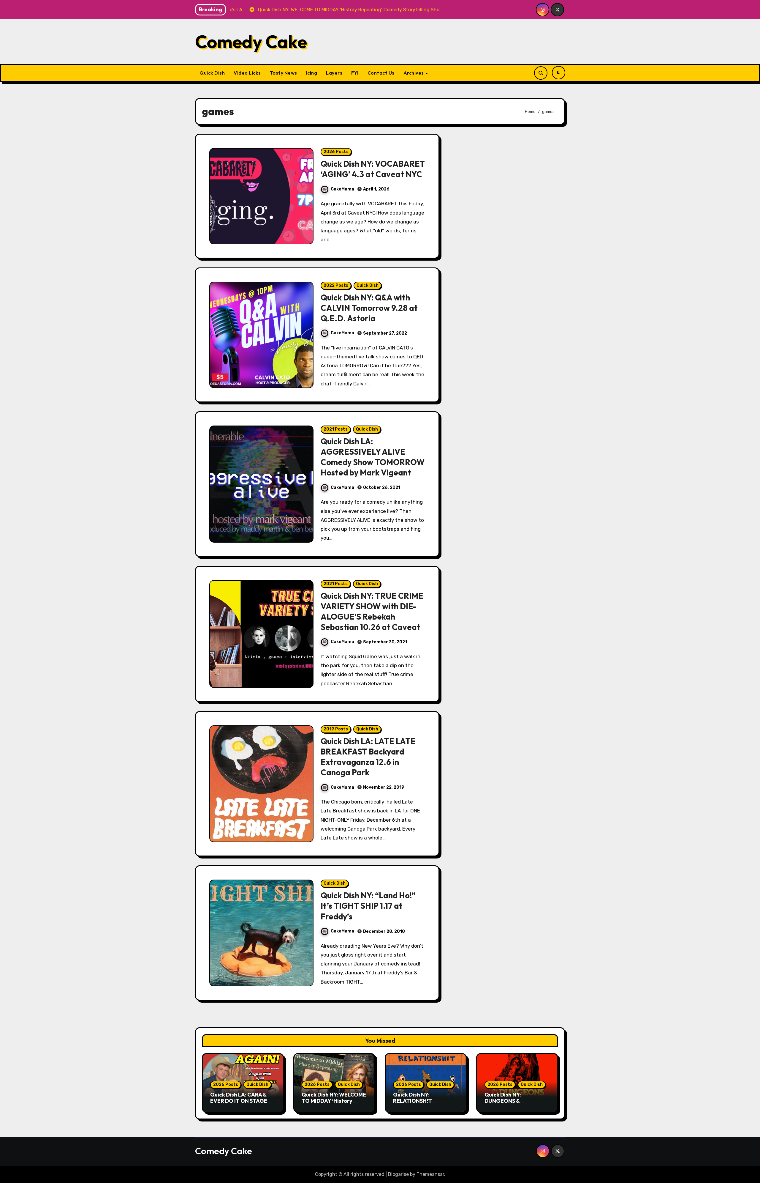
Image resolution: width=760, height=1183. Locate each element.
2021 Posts (336, 429)
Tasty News (283, 73)
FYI (355, 73)
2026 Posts (336, 151)
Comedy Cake (251, 41)
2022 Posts (336, 285)
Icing (311, 73)
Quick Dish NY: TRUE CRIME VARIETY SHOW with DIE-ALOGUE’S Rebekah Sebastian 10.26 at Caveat (372, 611)
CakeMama (342, 189)
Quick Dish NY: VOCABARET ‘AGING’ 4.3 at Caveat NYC (373, 169)
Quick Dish (212, 73)
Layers (334, 73)
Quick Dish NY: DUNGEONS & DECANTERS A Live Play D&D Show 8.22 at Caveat (517, 1104)
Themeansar (430, 1174)
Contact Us (381, 73)
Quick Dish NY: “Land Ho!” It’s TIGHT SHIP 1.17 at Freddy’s (368, 905)
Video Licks (247, 73)
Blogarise (398, 1174)
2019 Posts (336, 729)
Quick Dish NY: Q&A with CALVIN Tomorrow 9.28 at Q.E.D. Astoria (369, 307)
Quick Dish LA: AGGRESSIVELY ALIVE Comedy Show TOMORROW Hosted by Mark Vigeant (373, 457)
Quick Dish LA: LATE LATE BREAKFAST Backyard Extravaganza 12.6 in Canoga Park (368, 756)
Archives (414, 73)
